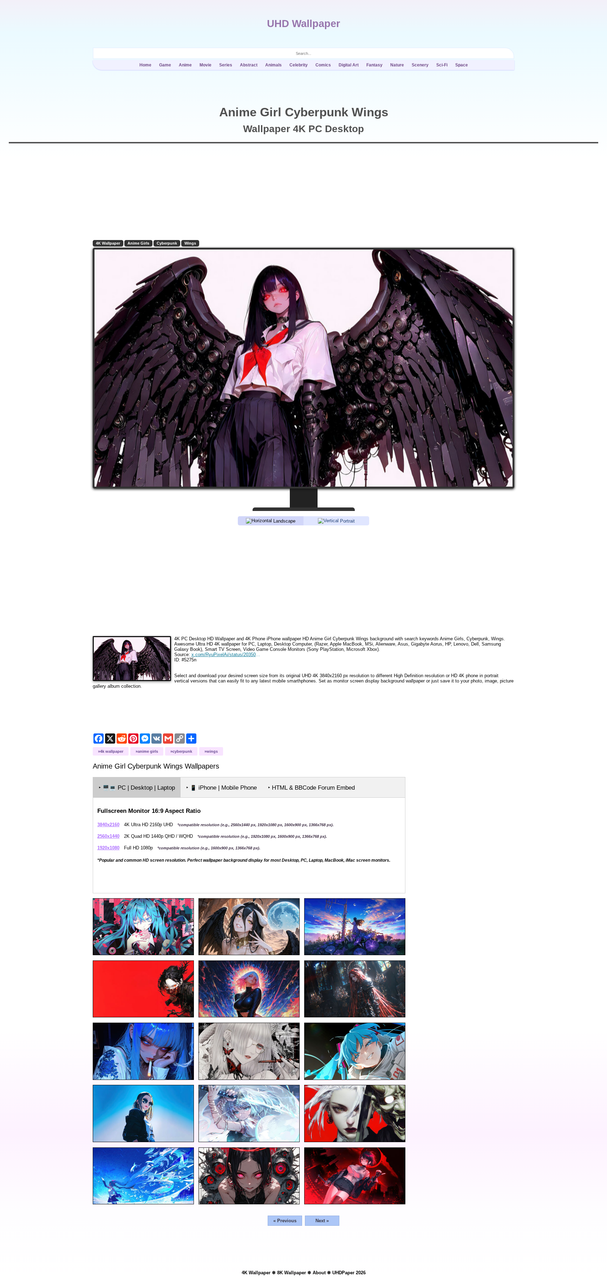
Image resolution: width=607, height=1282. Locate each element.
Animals (273, 65)
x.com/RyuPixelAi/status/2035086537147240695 (226, 654)
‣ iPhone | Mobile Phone (221, 787)
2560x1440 (108, 836)
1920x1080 (108, 847)
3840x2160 (108, 824)
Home (145, 65)
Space (461, 65)
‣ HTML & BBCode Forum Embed (311, 787)
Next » (322, 1220)
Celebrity (298, 65)
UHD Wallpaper (303, 23)
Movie (205, 65)
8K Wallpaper (291, 1272)
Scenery (420, 65)
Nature (397, 65)
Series (225, 65)
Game (165, 65)
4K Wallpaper (108, 243)
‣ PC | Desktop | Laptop (137, 787)
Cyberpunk (167, 243)
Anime (185, 65)
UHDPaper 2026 (349, 1272)
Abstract (248, 65)
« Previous (284, 1220)
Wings (190, 243)
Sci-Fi (442, 65)
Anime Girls (138, 243)
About (319, 1272)
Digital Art (349, 65)
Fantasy (374, 65)
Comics (323, 65)
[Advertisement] (303, 580)
